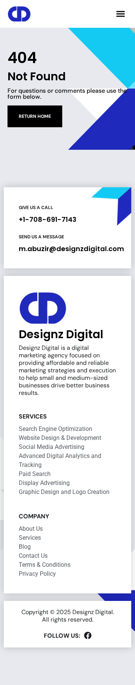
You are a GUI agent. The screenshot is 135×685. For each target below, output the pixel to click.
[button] (121, 14)
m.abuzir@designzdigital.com (71, 248)
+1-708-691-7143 (47, 219)
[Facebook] (88, 635)
